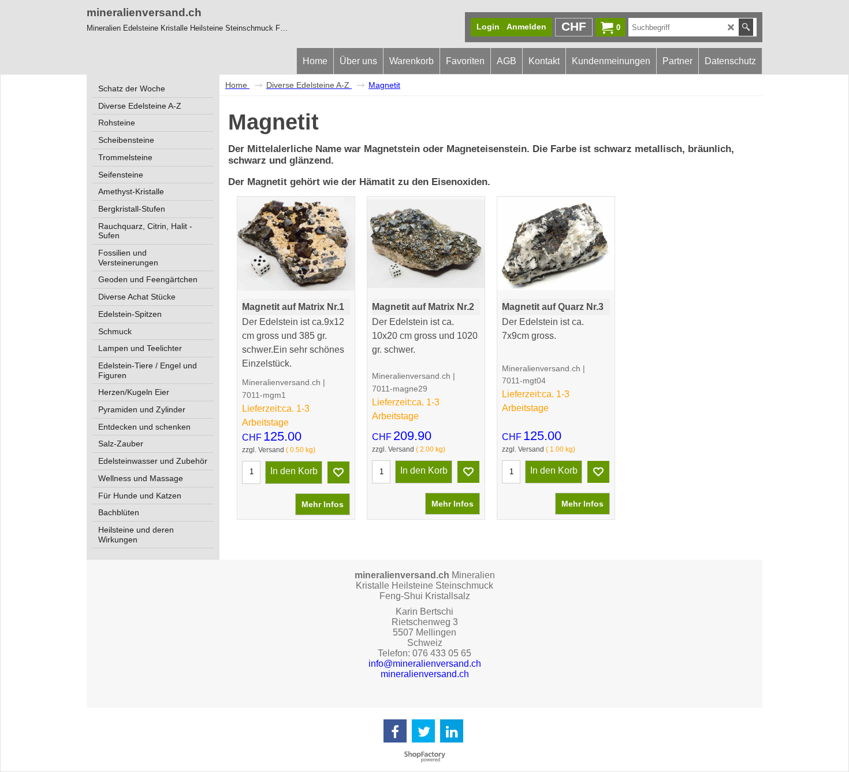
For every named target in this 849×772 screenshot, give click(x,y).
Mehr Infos (322, 504)
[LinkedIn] (451, 731)
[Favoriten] (338, 472)
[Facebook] (395, 731)
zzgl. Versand (263, 450)
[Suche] (746, 27)
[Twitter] (423, 731)
